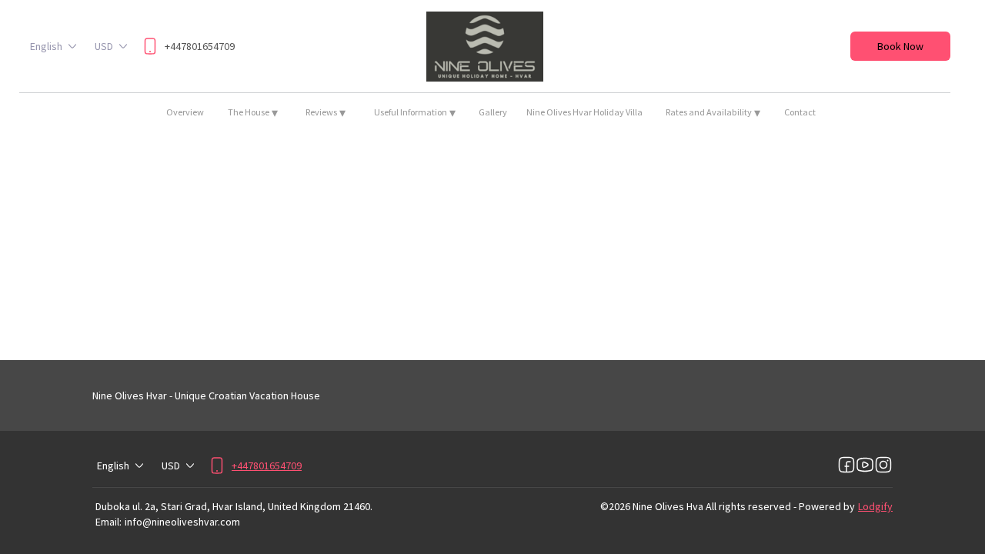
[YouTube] (865, 466)
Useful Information (415, 112)
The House (253, 112)
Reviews (326, 112)
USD (104, 46)
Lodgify (875, 506)
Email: (108, 522)
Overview (185, 112)
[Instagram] (883, 466)
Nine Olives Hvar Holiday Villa (584, 112)
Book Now (900, 46)
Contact (800, 112)
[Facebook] (846, 466)
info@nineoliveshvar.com (182, 522)
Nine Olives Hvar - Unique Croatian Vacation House (206, 395)
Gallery (493, 112)
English (46, 46)
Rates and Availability (713, 112)
